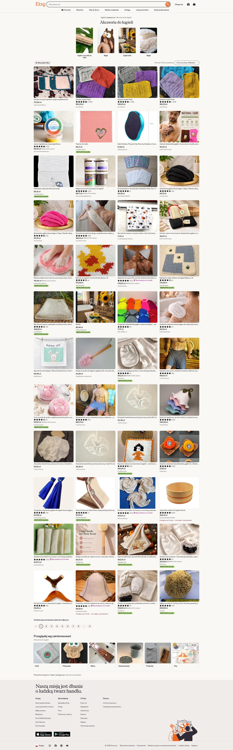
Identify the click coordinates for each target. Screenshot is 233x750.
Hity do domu (94, 10)
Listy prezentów (142, 10)
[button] (40, 745)
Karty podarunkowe (161, 10)
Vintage (127, 10)
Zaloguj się (179, 4)
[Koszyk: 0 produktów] (194, 4)
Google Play (62, 734)
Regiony (194, 745)
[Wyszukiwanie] (168, 4)
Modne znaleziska (112, 10)
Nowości (79, 10)
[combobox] (105, 4)
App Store (43, 734)
